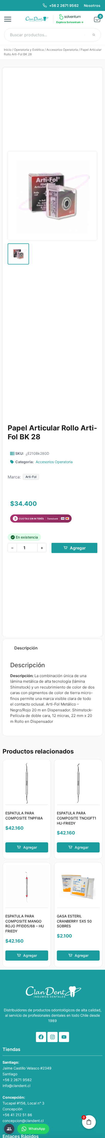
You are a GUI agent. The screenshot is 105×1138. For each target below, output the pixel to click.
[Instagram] (52, 1037)
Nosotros (92, 5)
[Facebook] (41, 1037)
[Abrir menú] (9, 19)
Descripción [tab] (26, 647)
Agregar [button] (30, 847)
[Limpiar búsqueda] (85, 34)
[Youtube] (64, 1037)
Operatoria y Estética (29, 50)
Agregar (78, 547)
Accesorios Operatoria (62, 50)
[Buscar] (93, 34)
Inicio (7, 50)
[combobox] (52, 34)
